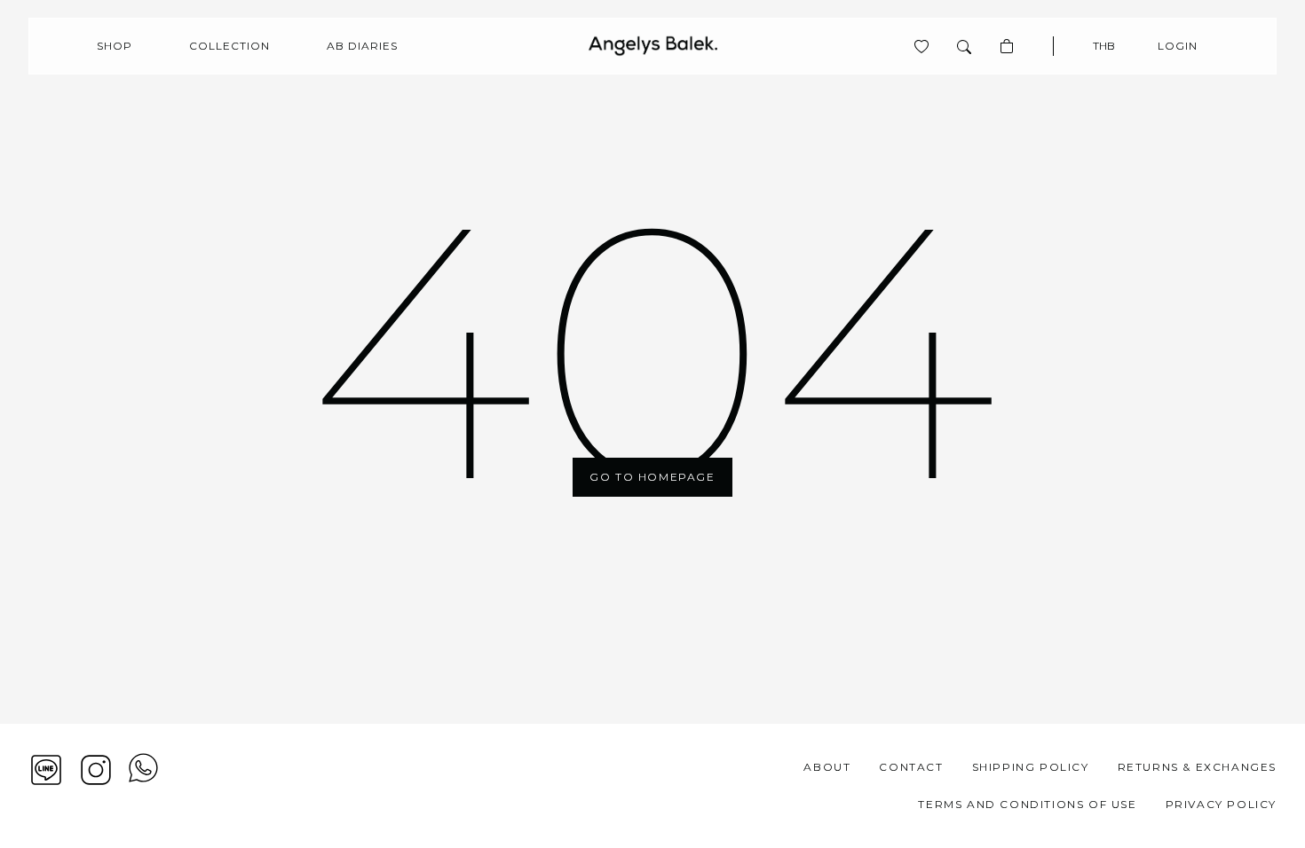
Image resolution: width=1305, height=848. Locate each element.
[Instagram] (96, 770)
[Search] (964, 46)
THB (1104, 45)
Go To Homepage (652, 476)
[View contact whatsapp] (143, 786)
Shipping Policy (1030, 766)
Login (1178, 45)
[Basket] (1006, 46)
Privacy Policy (1221, 804)
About (826, 766)
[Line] (46, 770)
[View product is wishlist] (921, 46)
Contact (911, 766)
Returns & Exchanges (1197, 766)
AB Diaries (362, 45)
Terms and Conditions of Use (1027, 804)
